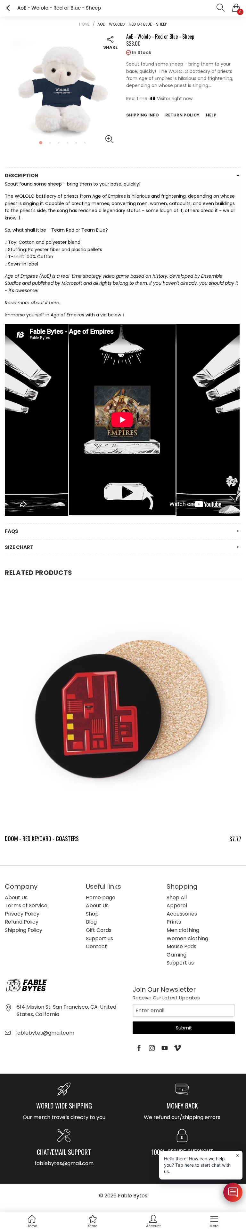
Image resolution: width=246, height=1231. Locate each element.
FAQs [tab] (11, 531)
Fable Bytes (132, 1195)
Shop (92, 913)
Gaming (176, 954)
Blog (91, 921)
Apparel (177, 905)
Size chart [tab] (19, 547)
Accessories (182, 913)
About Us (16, 897)
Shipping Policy (23, 930)
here (54, 302)
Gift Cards (98, 930)
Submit (184, 1028)
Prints (174, 921)
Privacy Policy (22, 913)
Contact (96, 946)
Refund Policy (21, 921)
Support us (99, 938)
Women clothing (187, 938)
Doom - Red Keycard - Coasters (42, 838)
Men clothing (183, 930)
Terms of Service (26, 905)
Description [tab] (21, 175)
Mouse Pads (181, 946)
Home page (100, 897)
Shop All (177, 897)
